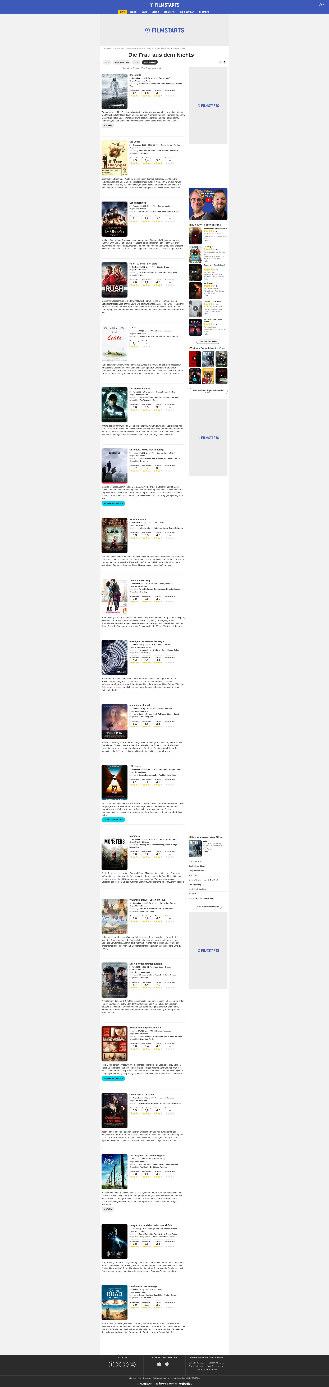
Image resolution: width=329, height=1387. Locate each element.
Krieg (162, 1159)
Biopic (160, 267)
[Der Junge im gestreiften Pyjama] (114, 1171)
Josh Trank (140, 456)
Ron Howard (140, 270)
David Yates (140, 1231)
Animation (164, 903)
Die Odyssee (208, 283)
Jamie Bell (159, 975)
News (144, 12)
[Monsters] (114, 852)
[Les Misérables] (114, 219)
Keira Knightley (146, 528)
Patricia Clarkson (173, 589)
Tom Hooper (140, 209)
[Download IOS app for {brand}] (160, 1364)
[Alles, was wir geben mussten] (114, 1043)
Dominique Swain (173, 336)
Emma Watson (172, 1234)
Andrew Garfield (160, 1036)
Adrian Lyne (140, 334)
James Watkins (141, 395)
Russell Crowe (159, 211)
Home (105, 48)
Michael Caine (173, 650)
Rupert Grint (159, 1234)
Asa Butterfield (145, 1164)
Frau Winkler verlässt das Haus (201, 898)
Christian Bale (159, 650)
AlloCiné (192, 1363)
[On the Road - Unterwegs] (114, 1302)
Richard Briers (155, 908)
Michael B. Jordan (172, 458)
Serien (133, 12)
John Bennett (168, 908)
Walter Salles (140, 1292)
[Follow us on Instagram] (126, 1364)
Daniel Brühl (160, 272)
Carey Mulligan (145, 1036)
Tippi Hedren (144, 150)
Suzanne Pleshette (170, 150)
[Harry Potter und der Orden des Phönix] (114, 1241)
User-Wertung (146, 90)
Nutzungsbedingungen (161, 1378)
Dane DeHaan (145, 458)
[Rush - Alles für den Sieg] (114, 280)
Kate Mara (171, 775)
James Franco (145, 775)
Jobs (139, 1378)
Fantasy (168, 709)
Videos (155, 12)
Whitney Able (145, 845)
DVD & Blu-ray (187, 12)
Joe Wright (140, 525)
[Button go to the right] (224, 62)
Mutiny (205, 841)
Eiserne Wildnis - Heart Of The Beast (203, 880)
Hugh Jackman (145, 211)
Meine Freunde (170, 90)
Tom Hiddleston (146, 1103)
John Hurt (143, 908)
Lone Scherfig (141, 586)
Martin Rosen (141, 906)
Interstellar (135, 75)
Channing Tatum (146, 975)
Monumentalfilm (136, 969)
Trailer (206, 241)
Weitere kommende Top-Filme (208, 907)
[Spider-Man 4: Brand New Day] (195, 235)
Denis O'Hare (170, 975)
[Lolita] (114, 343)
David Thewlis (172, 1164)
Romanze (167, 331)
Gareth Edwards (142, 842)
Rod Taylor (156, 150)
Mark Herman (141, 1162)
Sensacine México (204, 1369)
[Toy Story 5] (195, 254)
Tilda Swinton (160, 1103)
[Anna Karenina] (114, 535)
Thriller (177, 145)
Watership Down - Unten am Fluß (147, 900)
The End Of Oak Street (212, 301)
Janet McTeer (172, 397)
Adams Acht (194, 875)
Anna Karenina (137, 519)
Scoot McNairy (158, 845)
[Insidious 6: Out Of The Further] (195, 327)
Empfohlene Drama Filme (133, 48)
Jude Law (158, 528)
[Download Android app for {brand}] (168, 1364)
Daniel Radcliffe (146, 397)
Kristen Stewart (170, 1295)
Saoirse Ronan (145, 714)
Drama (161, 78)
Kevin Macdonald (142, 972)
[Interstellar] (114, 91)
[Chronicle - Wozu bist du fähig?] (114, 465)
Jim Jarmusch (141, 1100)
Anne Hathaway (168, 84)
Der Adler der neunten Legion (145, 963)
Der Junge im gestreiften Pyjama (147, 1155)
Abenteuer (163, 769)
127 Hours (135, 766)
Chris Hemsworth (146, 272)
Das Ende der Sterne (197, 866)
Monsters (134, 836)
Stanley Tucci (173, 714)
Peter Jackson (141, 711)
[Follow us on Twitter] (119, 1364)
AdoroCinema (213, 1366)
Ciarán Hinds (159, 397)
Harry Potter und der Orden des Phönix (150, 1225)
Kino (122, 12)
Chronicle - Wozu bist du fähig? (146, 449)
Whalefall (192, 894)
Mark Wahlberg (159, 714)
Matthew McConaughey (149, 84)
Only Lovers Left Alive (141, 1094)
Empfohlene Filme (118, 48)
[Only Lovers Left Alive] (114, 1110)
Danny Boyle (140, 772)
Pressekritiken (134, 90)
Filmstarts (158, 90)
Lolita (132, 327)
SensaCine (213, 1363)
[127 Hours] (114, 782)
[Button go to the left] (220, 62)
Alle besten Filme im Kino (208, 342)
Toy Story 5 (208, 247)
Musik (167, 206)
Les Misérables (137, 203)
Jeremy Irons (144, 336)
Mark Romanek (141, 1034)
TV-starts (204, 12)
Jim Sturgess (159, 589)
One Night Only (195, 885)
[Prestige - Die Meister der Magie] (114, 657)
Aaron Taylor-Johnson (173, 528)
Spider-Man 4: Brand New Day (215, 228)
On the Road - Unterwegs (143, 1286)
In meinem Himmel (139, 705)
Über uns (132, 1378)
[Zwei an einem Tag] (114, 596)
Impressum (147, 1378)
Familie (174, 1229)
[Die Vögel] (114, 158)
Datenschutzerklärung (179, 1378)
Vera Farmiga (158, 1164)
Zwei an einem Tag (139, 580)
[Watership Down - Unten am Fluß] (114, 916)
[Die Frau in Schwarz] (114, 404)
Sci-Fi (168, 78)
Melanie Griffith (158, 336)
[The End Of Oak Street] (195, 308)
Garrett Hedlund (146, 1295)
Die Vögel (134, 141)
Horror (170, 145)
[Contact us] (133, 1364)
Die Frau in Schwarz (140, 388)
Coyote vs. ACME (196, 861)
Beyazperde (194, 1366)
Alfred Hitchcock (142, 148)
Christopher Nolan (143, 81)
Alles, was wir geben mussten (145, 1027)
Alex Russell (157, 458)
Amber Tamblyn (159, 775)
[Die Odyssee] (195, 290)
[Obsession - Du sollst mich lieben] (195, 272)
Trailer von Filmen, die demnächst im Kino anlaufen (208, 391)
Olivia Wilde (172, 272)
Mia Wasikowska (174, 1103)
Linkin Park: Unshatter (198, 889)
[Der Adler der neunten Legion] (114, 980)
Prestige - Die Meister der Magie (146, 641)
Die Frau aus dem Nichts (151, 48)
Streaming (169, 12)
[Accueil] (164, 5)
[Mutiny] (195, 848)
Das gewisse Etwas (196, 871)
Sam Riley (158, 1295)
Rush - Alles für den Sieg (143, 263)
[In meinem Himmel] (114, 721)
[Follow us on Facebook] (112, 1364)
